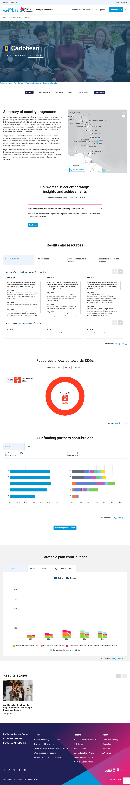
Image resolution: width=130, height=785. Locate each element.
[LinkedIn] (19, 770)
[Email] (25, 770)
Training (124, 2)
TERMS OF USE (7, 779)
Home (5, 17)
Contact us (106, 744)
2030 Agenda (99, 10)
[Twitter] (9, 770)
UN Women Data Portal (13, 738)
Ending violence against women (53, 645)
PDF (123, 343)
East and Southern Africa (84, 753)
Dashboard (115, 10)
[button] (104, 171)
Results (75, 10)
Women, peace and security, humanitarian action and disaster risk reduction (93, 645)
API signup (106, 753)
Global (5, 2)
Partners (86, 10)
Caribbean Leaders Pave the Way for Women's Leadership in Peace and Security (28, 83)
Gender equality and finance (45, 744)
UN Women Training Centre (15, 734)
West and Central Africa (83, 762)
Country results (15, 17)
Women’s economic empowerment (27, 645)
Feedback (106, 748)
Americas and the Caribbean (85, 739)
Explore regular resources (65, 528)
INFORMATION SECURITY (32, 779)
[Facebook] (4, 770)
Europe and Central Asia (83, 757)
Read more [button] (33, 225)
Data (117, 2)
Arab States (78, 744)
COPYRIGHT (113, 780)
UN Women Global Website (15, 743)
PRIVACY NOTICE (18, 779)
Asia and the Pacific (81, 748)
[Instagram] (14, 770)
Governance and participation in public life (66, 650)
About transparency (110, 739)
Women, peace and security (45, 753)
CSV (116, 343)
